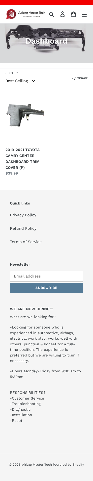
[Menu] (84, 14)
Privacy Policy (23, 215)
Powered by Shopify (68, 464)
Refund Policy (23, 228)
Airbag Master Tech (37, 464)
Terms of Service (26, 241)
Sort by (11, 73)
